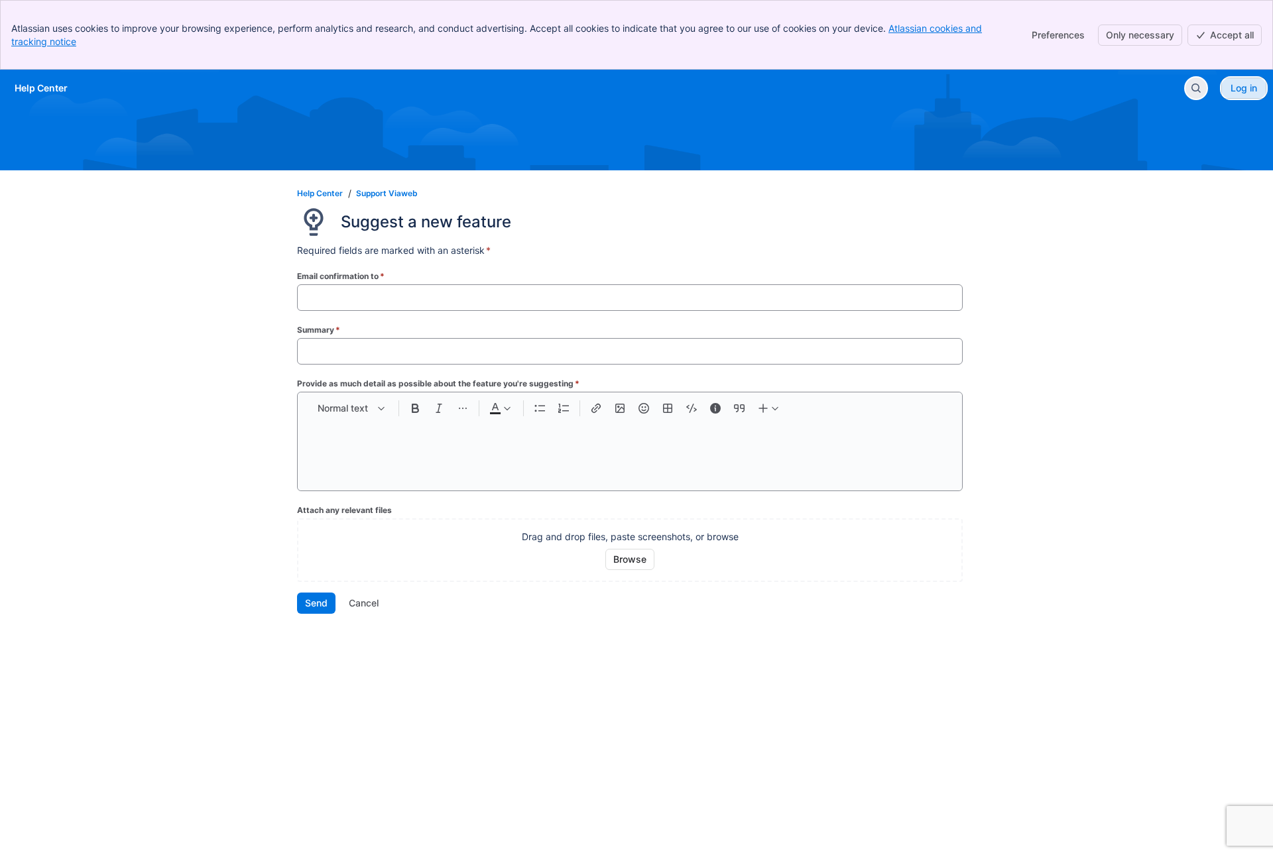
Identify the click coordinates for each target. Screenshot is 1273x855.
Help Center (320, 193)
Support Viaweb (387, 193)
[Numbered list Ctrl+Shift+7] (563, 408)
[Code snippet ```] (691, 408)
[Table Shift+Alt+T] (667, 408)
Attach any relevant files (344, 510)
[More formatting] (462, 408)
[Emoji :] (643, 408)
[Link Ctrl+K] (596, 408)
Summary (318, 330)
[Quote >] (739, 408)
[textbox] (630, 448)
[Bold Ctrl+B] (415, 408)
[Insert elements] (769, 408)
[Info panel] (715, 408)
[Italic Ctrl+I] (439, 408)
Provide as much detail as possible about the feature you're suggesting (438, 383)
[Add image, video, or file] (620, 408)
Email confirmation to (341, 276)
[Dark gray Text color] (500, 408)
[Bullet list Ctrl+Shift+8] (539, 408)
